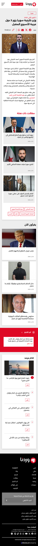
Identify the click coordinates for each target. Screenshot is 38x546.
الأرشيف (15, 488)
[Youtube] (26, 534)
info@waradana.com (19, 529)
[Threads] (20, 534)
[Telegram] (11, 534)
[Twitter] (26, 30)
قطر (16, 214)
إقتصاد (34, 475)
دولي (34, 471)
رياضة (34, 481)
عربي (21, 4)
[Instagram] (35, 534)
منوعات (33, 485)
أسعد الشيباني (30, 209)
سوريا (32, 13)
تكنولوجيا (15, 468)
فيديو (16, 475)
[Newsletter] (6, 500)
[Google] (15, 534)
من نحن (33, 510)
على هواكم (14, 485)
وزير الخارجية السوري (17, 209)
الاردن (10, 214)
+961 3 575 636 (32, 529)
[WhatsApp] (23, 534)
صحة (34, 478)
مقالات (15, 478)
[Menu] (3, 5)
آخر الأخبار (15, 481)
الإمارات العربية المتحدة (27, 214)
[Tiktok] (18, 534)
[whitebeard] (25, 543)
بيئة (17, 471)
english (15, 4)
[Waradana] (28, 463)
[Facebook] (30, 30)
